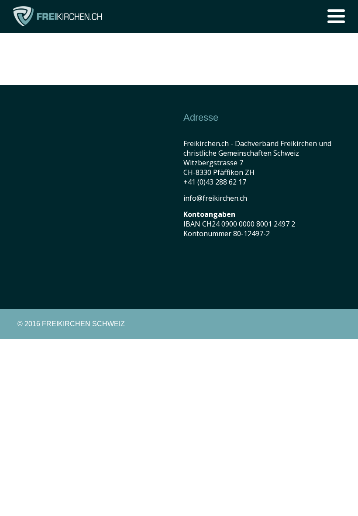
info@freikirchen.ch (215, 198)
